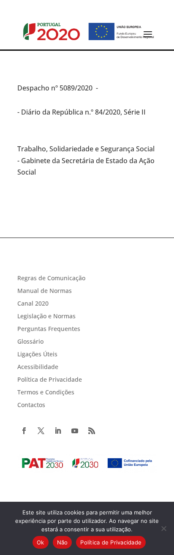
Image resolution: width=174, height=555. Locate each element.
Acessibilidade (37, 367)
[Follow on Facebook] (24, 430)
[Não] (163, 528)
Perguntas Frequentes (48, 329)
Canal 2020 (33, 304)
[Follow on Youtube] (75, 430)
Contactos (31, 405)
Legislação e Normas (46, 316)
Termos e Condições (45, 392)
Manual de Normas (44, 291)
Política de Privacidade (49, 380)
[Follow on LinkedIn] (58, 430)
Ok (40, 542)
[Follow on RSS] (91, 430)
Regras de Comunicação (51, 278)
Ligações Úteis (37, 354)
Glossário (30, 342)
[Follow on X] (41, 430)
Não (62, 542)
